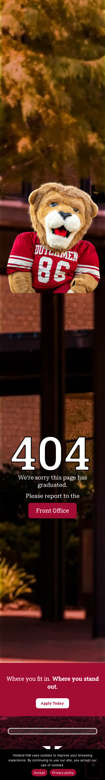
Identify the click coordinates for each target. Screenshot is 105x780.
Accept (39, 773)
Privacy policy (63, 773)
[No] (93, 770)
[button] (52, 703)
